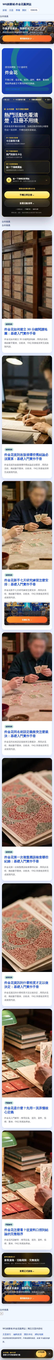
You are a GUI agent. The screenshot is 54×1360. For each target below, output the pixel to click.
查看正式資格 (27, 1271)
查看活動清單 (27, 203)
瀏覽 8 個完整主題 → (14, 89)
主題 (11, 10)
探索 (5, 10)
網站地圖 (39, 1334)
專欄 (18, 10)
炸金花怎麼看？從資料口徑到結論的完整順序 (26, 1232)
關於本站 (28, 1334)
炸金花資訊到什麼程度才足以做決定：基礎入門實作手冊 (26, 984)
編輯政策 (17, 1334)
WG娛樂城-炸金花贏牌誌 (17, 4)
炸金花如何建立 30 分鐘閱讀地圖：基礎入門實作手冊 (25, 331)
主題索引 (7, 1334)
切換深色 (34, 10)
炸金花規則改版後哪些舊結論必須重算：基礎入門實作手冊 (26, 456)
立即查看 (41, 1353)
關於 (24, 10)
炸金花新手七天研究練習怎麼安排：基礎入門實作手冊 (26, 582)
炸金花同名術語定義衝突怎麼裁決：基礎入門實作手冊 (26, 733)
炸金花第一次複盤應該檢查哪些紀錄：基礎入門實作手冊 (26, 859)
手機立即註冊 (27, 194)
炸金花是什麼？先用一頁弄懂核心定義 (26, 1110)
